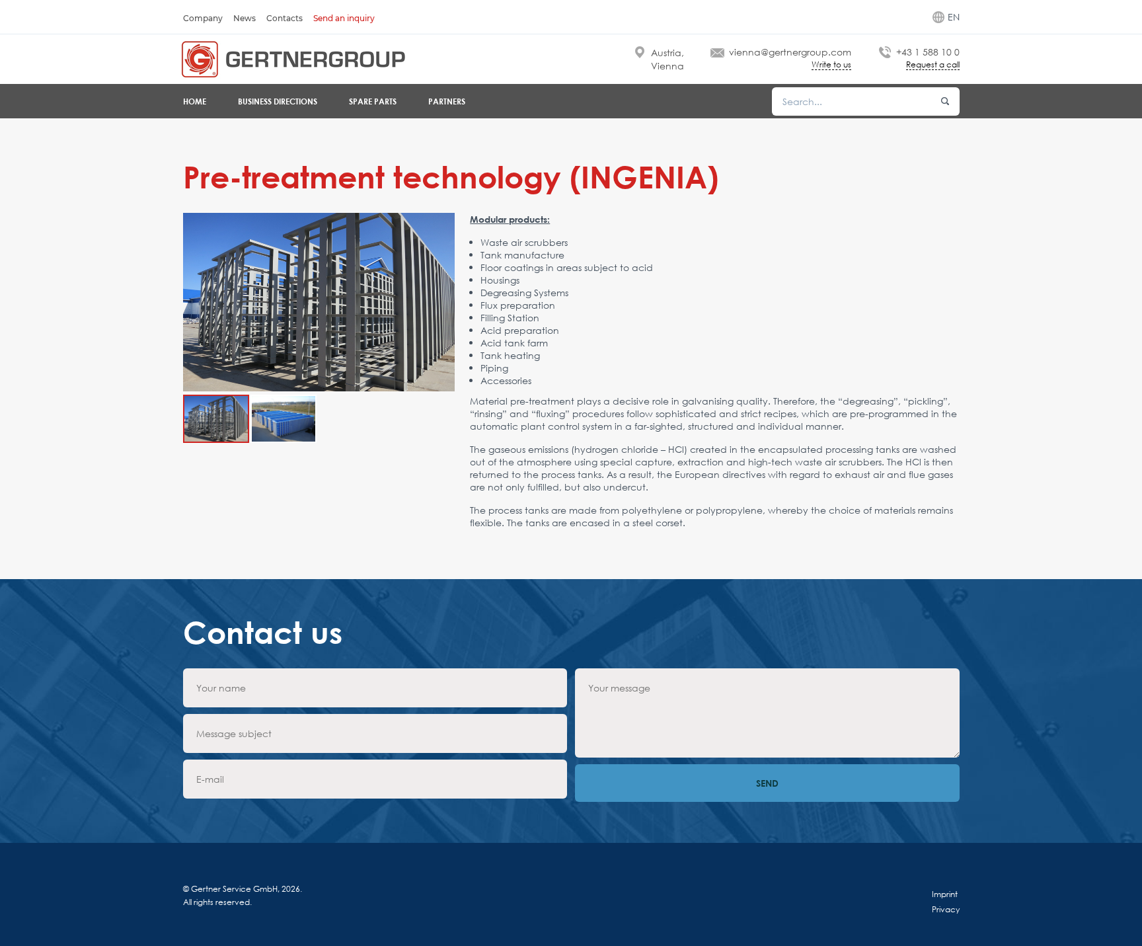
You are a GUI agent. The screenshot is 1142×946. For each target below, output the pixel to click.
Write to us (831, 65)
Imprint (945, 894)
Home (194, 101)
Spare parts (373, 101)
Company (203, 18)
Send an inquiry (344, 18)
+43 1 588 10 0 (928, 52)
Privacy (946, 909)
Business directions (277, 101)
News (244, 18)
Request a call (933, 65)
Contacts (284, 18)
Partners (446, 101)
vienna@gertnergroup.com (790, 52)
